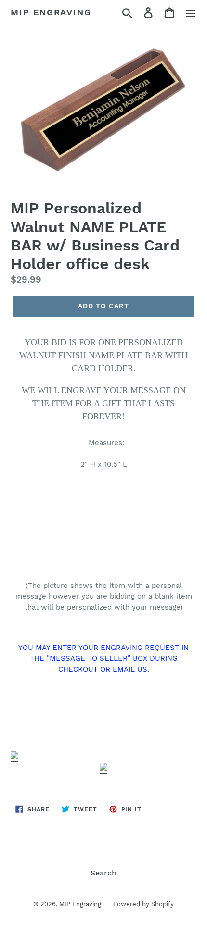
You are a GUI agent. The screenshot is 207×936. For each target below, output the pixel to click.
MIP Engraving (51, 12)
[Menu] (190, 13)
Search (103, 872)
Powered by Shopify (143, 904)
